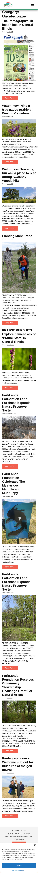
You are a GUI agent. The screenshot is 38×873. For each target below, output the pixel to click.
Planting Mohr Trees (17, 236)
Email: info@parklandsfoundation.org (19, 836)
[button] (35, 846)
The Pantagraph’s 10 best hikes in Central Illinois (17, 24)
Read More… (10, 98)
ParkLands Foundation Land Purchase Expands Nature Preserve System (16, 402)
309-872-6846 (19, 839)
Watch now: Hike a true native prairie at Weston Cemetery (17, 109)
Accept (19, 865)
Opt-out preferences (18, 870)
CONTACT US (19, 830)
